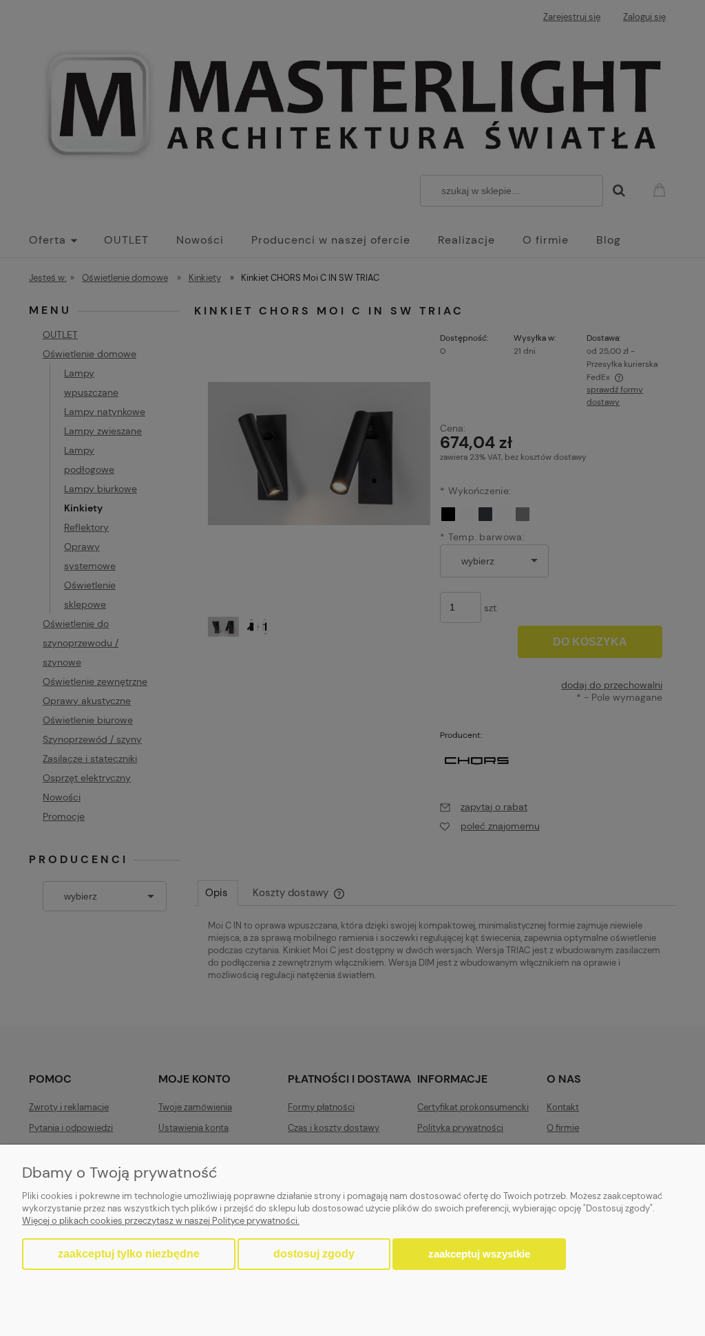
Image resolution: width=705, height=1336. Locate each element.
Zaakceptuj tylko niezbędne (129, 1254)
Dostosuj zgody (314, 1254)
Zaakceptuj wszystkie (479, 1254)
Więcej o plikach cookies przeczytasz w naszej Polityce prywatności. (160, 1221)
